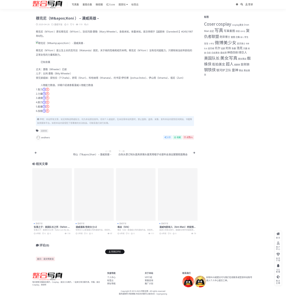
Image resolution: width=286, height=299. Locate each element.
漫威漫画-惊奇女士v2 (86, 226)
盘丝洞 (223, 52)
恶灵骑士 (241, 43)
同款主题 (144, 291)
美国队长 (212, 58)
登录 (250, 4)
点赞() (189, 137)
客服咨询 (149, 280)
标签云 (135, 4)
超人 (230, 64)
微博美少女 (225, 42)
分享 (169, 137)
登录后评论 (116, 252)
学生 (246, 37)
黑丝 (241, 70)
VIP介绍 (148, 277)
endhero (45, 137)
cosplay (223, 24)
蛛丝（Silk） (124, 226)
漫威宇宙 (58, 24)
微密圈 (99, 4)
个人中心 (111, 277)
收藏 (179, 137)
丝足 (212, 31)
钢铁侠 (210, 69)
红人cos (110, 4)
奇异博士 (225, 37)
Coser (210, 24)
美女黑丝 (242, 58)
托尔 (217, 48)
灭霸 (245, 48)
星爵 (223, 48)
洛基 (233, 48)
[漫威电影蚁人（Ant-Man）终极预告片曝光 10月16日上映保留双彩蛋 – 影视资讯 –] (177, 194)
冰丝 (238, 31)
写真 (218, 30)
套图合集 (87, 4)
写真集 (75, 4)
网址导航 (111, 283)
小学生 (211, 43)
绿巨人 (242, 52)
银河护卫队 (223, 70)
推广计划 (149, 283)
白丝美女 (215, 52)
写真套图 (229, 31)
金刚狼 (245, 64)
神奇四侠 (232, 52)
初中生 (242, 31)
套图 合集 (235, 37)
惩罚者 (211, 48)
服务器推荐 (123, 294)
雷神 (235, 70)
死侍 (228, 48)
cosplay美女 (238, 24)
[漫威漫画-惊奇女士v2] (94, 194)
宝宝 (206, 43)
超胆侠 (161, 31)
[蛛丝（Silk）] (136, 194)
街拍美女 (218, 64)
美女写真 (228, 58)
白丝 (209, 52)
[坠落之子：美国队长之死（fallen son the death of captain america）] (52, 194)
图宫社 (122, 4)
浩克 (240, 48)
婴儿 (242, 37)
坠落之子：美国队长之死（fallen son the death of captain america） (52, 228)
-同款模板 (132, 294)
